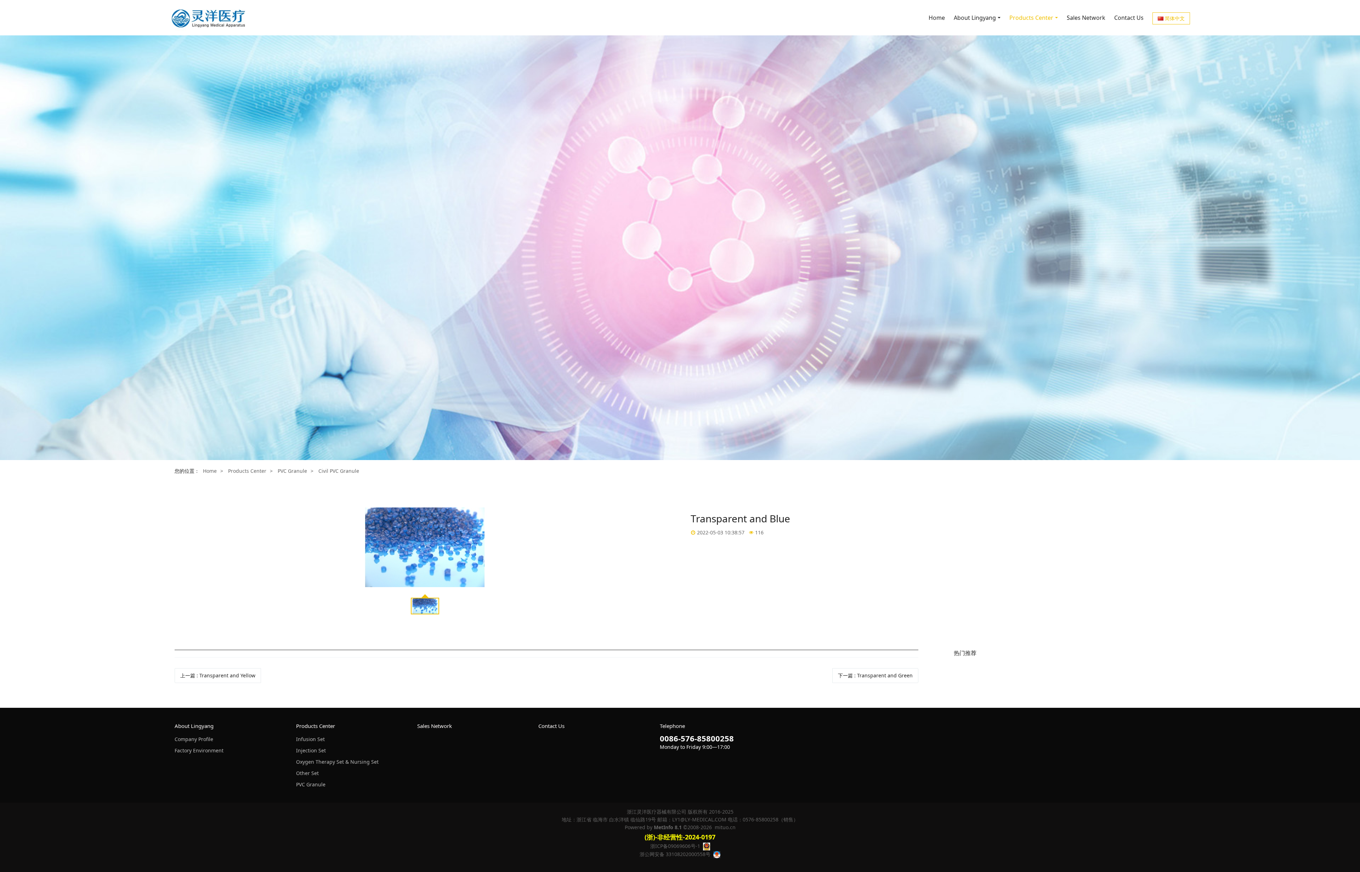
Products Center (247, 470)
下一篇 (875, 675)
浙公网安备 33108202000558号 (675, 854)
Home (937, 18)
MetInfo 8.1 (668, 827)
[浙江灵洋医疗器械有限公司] (209, 17)
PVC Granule (292, 470)
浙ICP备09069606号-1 (675, 846)
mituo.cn (725, 827)
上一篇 (217, 675)
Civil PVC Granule (338, 470)
